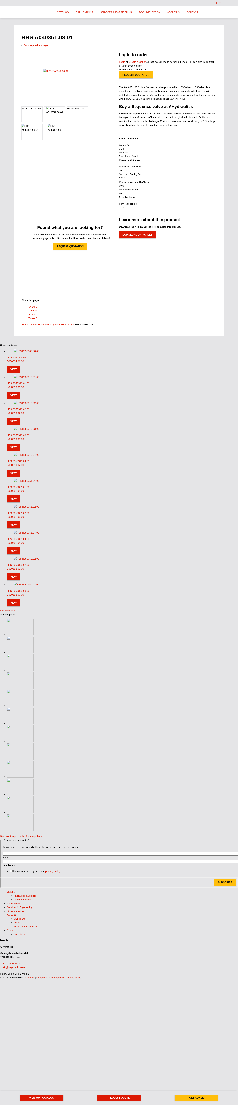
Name (6, 857)
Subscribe (225, 882)
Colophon (42, 977)
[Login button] (215, 12)
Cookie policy (56, 977)
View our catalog (41, 1097)
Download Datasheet (137, 234)
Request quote (119, 1097)
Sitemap (30, 977)
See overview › (8, 610)
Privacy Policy (73, 977)
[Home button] (32, 12)
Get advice (196, 1097)
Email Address (10, 865)
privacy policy (52, 871)
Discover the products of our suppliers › (21, 836)
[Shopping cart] (222, 12)
